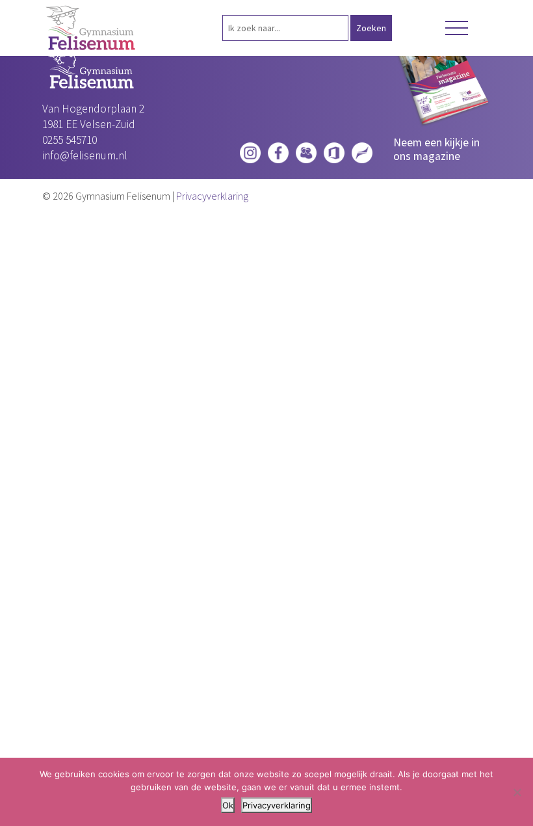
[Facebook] (278, 150)
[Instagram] (250, 150)
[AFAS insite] (362, 150)
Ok (227, 805)
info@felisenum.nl (84, 155)
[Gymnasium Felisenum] (91, 28)
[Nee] (516, 792)
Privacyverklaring (212, 195)
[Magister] (306, 150)
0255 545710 (69, 140)
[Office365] (334, 150)
